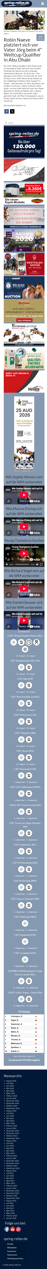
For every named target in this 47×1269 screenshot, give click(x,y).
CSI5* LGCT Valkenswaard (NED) (25, 787)
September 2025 (13, 1108)
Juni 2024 (10, 1145)
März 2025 (10, 1123)
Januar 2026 (11, 1098)
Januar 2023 (11, 1188)
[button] (6, 111)
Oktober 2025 (11, 1105)
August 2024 (11, 1140)
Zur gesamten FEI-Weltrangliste (24, 1060)
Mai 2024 (10, 1148)
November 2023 (12, 1163)
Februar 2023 (11, 1185)
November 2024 (12, 1133)
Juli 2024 (9, 1143)
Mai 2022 (10, 1208)
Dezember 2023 (12, 1160)
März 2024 (10, 1153)
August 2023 (11, 1170)
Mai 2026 (10, 1088)
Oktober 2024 (11, 1135)
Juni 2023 (10, 1175)
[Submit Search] (6, 123)
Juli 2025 (9, 1113)
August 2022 (11, 1200)
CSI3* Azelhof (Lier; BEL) (25, 844)
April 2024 (10, 1150)
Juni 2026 (10, 1086)
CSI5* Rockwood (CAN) (25, 769)
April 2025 (10, 1120)
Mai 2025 (10, 1118)
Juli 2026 (9, 1083)
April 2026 (10, 1091)
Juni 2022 (10, 1205)
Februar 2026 (11, 1096)
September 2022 (13, 1198)
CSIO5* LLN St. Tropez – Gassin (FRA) (25, 992)
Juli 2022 (9, 1203)
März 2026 (10, 1093)
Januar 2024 (11, 1158)
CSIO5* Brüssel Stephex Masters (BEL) (25, 635)
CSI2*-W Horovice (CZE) (25, 715)
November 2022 (12, 1193)
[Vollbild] (41, 564)
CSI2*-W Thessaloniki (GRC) (25, 862)
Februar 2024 (11, 1155)
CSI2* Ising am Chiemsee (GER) (25, 899)
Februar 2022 (11, 1215)
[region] (24, 433)
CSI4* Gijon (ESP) (25, 678)
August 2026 (11, 1081)
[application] (24, 555)
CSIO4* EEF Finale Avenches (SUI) (25, 805)
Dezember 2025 (12, 1101)
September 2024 (13, 1138)
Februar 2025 (11, 1125)
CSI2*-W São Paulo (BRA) (25, 880)
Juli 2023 (9, 1173)
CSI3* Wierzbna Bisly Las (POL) (25, 696)
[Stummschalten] (37, 564)
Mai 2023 (10, 1178)
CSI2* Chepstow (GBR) (25, 733)
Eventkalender (24, 631)
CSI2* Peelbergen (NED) (25, 917)
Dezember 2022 (12, 1190)
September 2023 (13, 1168)
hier (24, 105)
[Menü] (42, 3)
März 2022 (10, 1213)
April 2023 (10, 1180)
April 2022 (10, 1210)
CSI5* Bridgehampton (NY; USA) (25, 660)
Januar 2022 (11, 1218)
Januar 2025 (11, 1128)
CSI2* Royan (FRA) (25, 751)
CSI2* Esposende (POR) (25, 935)
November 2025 (12, 1103)
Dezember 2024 (12, 1130)
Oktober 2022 (11, 1195)
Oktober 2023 (11, 1165)
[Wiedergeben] (7, 564)
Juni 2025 (10, 1115)
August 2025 (11, 1110)
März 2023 (10, 1183)
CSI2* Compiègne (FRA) (25, 953)
